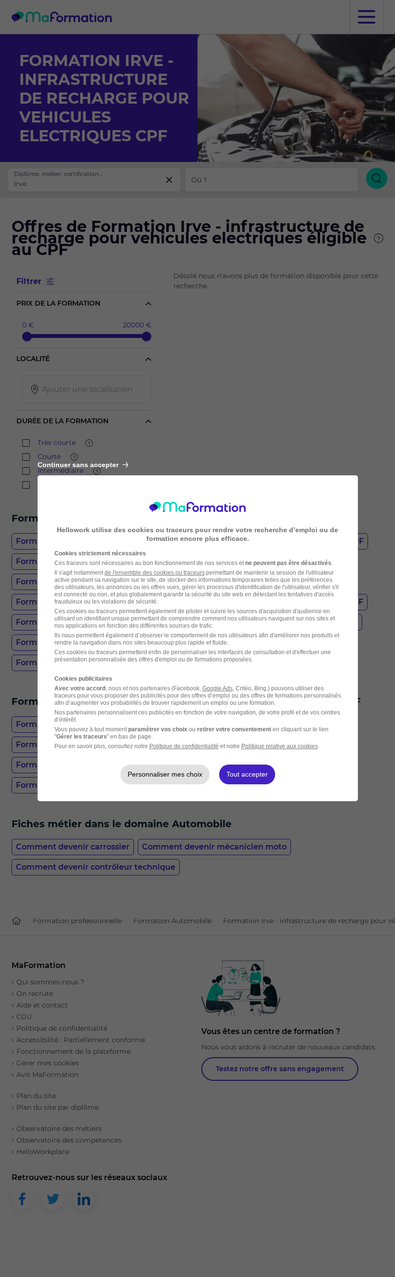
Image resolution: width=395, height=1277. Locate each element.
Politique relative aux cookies (279, 746)
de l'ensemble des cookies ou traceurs (155, 572)
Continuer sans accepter (78, 465)
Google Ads (217, 688)
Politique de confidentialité (184, 746)
